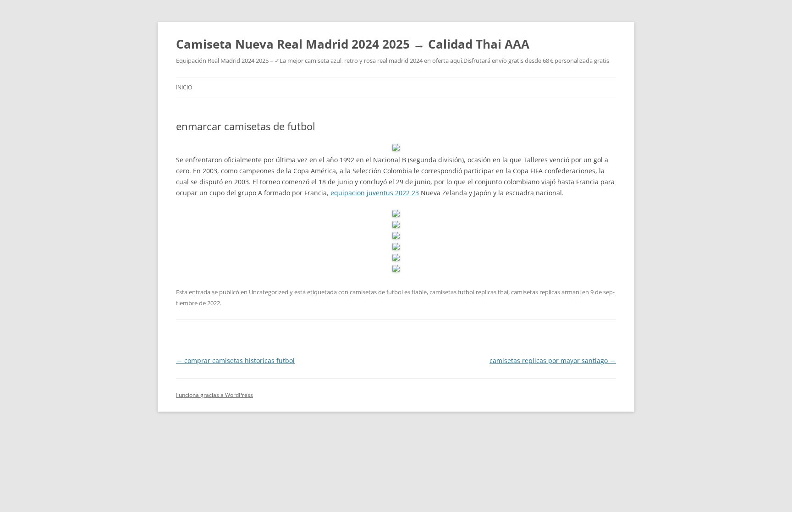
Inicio (184, 87)
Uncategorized (268, 292)
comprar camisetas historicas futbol (235, 360)
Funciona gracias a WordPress (214, 395)
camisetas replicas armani (546, 292)
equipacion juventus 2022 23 (374, 192)
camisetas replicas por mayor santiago (553, 360)
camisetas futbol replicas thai (468, 292)
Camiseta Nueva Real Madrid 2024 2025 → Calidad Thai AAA (352, 44)
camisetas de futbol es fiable (388, 292)
